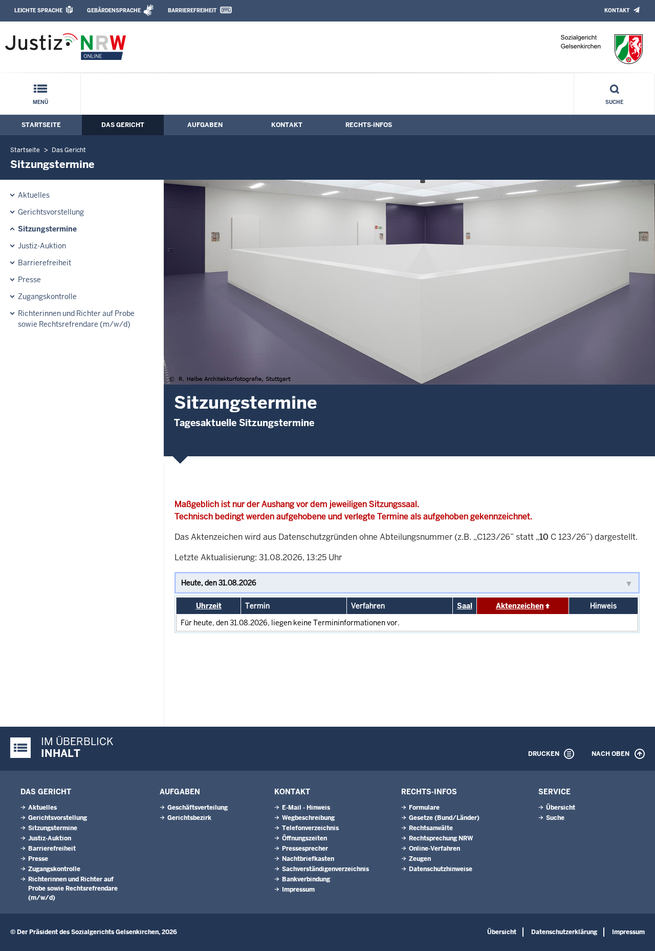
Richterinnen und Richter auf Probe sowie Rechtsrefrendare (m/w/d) (76, 319)
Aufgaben (205, 125)
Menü (40, 102)
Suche (614, 102)
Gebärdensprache (114, 10)
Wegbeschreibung (308, 818)
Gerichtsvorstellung (51, 212)
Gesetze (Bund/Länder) (444, 818)
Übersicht (560, 808)
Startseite (41, 125)
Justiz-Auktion (42, 245)
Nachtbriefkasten (308, 859)
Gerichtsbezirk (189, 818)
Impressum (298, 889)
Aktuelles (34, 195)
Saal (464, 605)
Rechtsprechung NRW (441, 838)
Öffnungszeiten (304, 838)
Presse (29, 279)
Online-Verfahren (434, 848)
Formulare (424, 808)
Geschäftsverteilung (197, 808)
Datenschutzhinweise (440, 869)
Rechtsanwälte (431, 828)
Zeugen (420, 859)
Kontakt (616, 10)
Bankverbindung (306, 879)
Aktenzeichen (520, 605)
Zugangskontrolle (47, 296)
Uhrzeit (209, 605)
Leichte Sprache (38, 10)
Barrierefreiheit (192, 10)
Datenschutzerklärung (564, 932)
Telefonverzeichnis (310, 828)
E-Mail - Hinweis (306, 808)
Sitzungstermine (47, 229)
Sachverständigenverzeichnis (325, 869)
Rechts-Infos (368, 125)
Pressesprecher (305, 848)
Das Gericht (122, 125)
